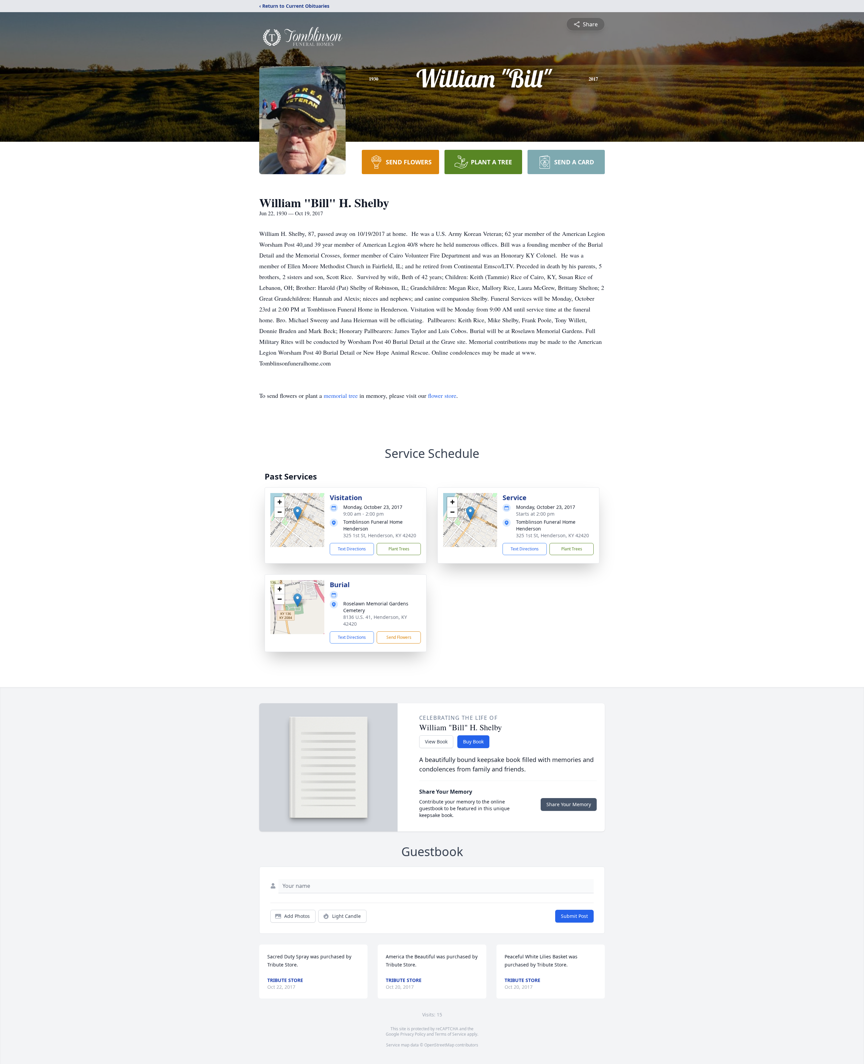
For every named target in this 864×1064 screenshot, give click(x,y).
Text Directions (352, 549)
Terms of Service (450, 1034)
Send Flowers (398, 637)
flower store (442, 395)
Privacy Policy (413, 1034)
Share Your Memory (568, 804)
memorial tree (341, 395)
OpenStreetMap (439, 1045)
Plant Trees (398, 549)
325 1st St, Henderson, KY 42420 (379, 535)
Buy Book (473, 741)
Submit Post (574, 916)
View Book (436, 741)
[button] (297, 513)
